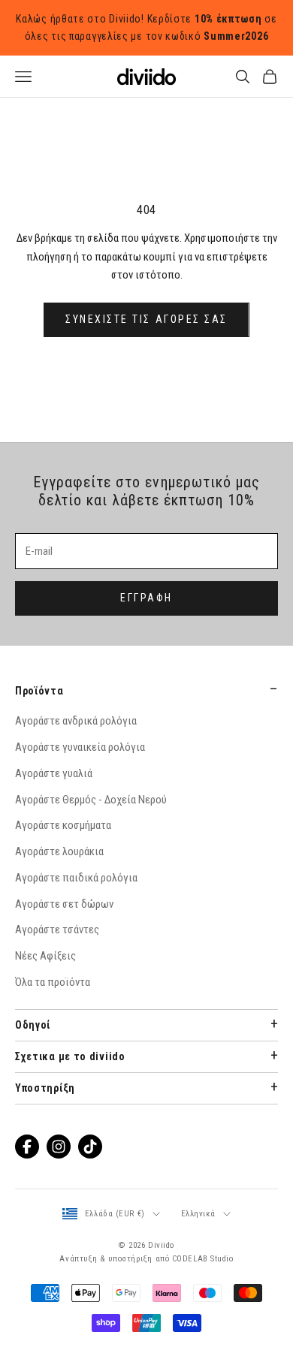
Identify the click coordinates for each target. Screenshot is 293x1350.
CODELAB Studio (203, 1259)
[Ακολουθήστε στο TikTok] (90, 1147)
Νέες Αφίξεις (45, 956)
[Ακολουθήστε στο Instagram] (59, 1147)
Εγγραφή (146, 598)
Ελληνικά (198, 1214)
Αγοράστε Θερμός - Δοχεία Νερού (91, 799)
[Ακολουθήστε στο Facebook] (27, 1147)
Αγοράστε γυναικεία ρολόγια (80, 747)
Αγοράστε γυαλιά (53, 773)
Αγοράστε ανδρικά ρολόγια (76, 721)
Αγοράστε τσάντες (57, 929)
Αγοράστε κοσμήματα (63, 825)
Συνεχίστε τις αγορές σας (146, 319)
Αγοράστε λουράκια (59, 851)
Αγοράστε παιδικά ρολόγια (76, 877)
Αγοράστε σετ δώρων (64, 904)
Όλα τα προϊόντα (52, 982)
